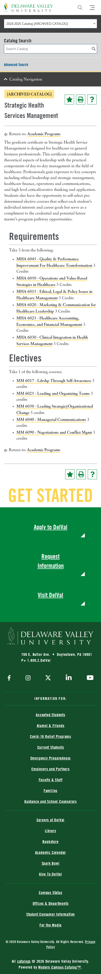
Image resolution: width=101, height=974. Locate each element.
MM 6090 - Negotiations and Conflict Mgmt (54, 432)
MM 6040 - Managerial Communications (51, 419)
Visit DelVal (50, 595)
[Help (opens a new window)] (92, 99)
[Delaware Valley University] (28, 7)
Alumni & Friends (50, 725)
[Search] (80, 8)
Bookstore (50, 841)
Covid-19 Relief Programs (50, 736)
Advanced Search (16, 64)
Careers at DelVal (51, 819)
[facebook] (10, 678)
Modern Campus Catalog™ (59, 967)
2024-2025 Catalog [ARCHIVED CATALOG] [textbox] (37, 24)
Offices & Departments (51, 903)
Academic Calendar (50, 852)
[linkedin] (68, 678)
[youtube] (88, 678)
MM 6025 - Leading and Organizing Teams (53, 393)
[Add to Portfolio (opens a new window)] (69, 99)
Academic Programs (44, 133)
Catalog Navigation (25, 80)
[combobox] (50, 23)
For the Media (50, 925)
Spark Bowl (51, 863)
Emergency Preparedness (50, 758)
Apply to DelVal (50, 527)
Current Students (50, 747)
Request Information (51, 560)
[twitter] (48, 678)
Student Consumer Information (50, 914)
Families (50, 790)
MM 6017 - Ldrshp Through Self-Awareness (53, 380)
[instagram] (28, 678)
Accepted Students (50, 714)
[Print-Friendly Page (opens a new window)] (80, 99)
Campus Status (50, 892)
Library (50, 830)
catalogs (24, 961)
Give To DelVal (50, 874)
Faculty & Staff (51, 779)
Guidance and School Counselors (50, 801)
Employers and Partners (50, 768)
